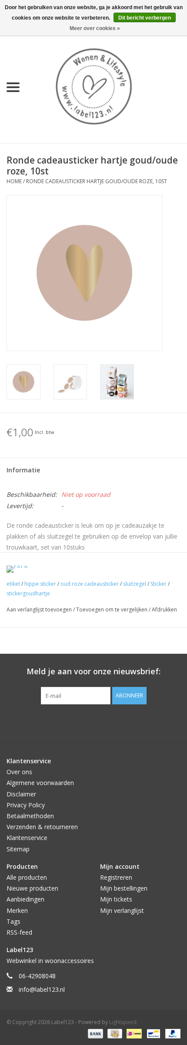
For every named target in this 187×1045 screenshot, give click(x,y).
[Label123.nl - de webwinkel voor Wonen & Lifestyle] (106, 86)
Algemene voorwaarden (40, 783)
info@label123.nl (42, 989)
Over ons (19, 772)
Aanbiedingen (25, 899)
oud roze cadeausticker (89, 583)
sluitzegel (134, 583)
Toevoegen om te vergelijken (112, 609)
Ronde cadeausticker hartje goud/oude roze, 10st (96, 181)
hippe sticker (40, 583)
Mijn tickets (116, 899)
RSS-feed (19, 932)
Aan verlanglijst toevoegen (40, 609)
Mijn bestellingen (123, 888)
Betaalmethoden (30, 816)
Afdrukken (164, 609)
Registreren (116, 877)
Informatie (23, 470)
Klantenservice (27, 837)
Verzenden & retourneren (42, 827)
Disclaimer (21, 794)
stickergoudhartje (28, 593)
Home (14, 181)
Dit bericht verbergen (144, 18)
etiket (13, 583)
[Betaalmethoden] (94, 1033)
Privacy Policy (26, 805)
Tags (13, 921)
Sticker (158, 583)
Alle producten (27, 877)
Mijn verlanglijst (122, 910)
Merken (17, 910)
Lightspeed (123, 1022)
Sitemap (18, 849)
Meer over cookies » (95, 28)
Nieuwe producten (32, 888)
